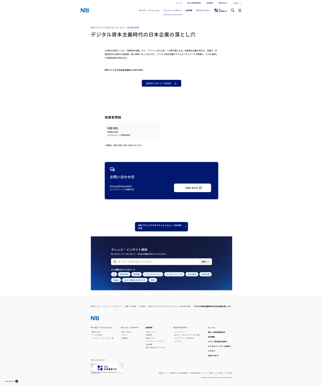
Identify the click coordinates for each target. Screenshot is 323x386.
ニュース (179, 3)
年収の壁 (205, 274)
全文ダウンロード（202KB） (159, 83)
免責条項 (161, 373)
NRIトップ (95, 306)
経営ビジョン (150, 338)
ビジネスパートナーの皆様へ (219, 346)
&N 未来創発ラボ (220, 10)
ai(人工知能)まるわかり (134, 280)
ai (114, 274)
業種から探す (96, 332)
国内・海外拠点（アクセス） (156, 348)
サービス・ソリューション (149, 10)
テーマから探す (97, 335)
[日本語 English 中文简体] (237, 3)
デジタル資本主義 (156, 50)
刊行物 (142, 306)
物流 (153, 280)
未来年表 (124, 274)
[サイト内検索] (233, 10)
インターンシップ (174, 274)
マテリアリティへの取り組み (184, 338)
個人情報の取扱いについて (198, 373)
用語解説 (124, 338)
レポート (124, 335)
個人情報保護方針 (183, 373)
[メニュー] (239, 10)
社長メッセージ (151, 332)
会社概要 (149, 344)
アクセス (211, 351)
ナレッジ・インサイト (172, 10)
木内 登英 (192, 274)
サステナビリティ (203, 10)
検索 (204, 261)
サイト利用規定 (170, 373)
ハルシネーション (153, 274)
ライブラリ (178, 341)
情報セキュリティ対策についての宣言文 (220, 373)
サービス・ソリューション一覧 (102, 338)
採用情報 (210, 3)
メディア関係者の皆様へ (217, 341)
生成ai (116, 280)
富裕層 (136, 274)
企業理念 (149, 335)
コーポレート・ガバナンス (155, 341)
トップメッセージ (180, 332)
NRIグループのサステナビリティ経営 (187, 335)
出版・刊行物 (130, 306)
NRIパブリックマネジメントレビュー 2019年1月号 (160, 227)
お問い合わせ (222, 3)
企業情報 (188, 10)
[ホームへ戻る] (85, 10)
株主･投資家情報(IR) (194, 3)
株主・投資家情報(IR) (216, 332)
